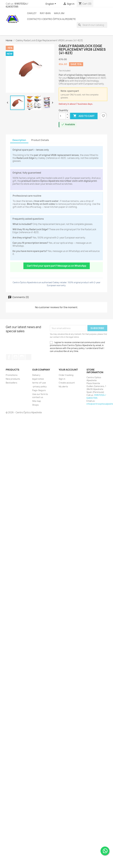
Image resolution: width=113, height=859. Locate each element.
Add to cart (83, 116)
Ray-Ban (45, 13)
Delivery (36, 375)
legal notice (38, 378)
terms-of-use (39, 382)
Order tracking (66, 375)
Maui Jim (59, 13)
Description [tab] (19, 140)
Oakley (31, 13)
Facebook (9, 357)
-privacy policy (39, 386)
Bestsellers (11, 382)
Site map (36, 401)
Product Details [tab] (40, 140)
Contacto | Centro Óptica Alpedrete (51, 19)
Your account (68, 369)
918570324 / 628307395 (17, 5)
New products (13, 378)
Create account (67, 382)
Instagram (22, 357)
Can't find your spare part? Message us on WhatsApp (56, 265)
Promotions (12, 375)
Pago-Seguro (39, 390)
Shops (35, 404)
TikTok (28, 357)
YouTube (15, 357)
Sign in (62, 378)
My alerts (63, 386)
